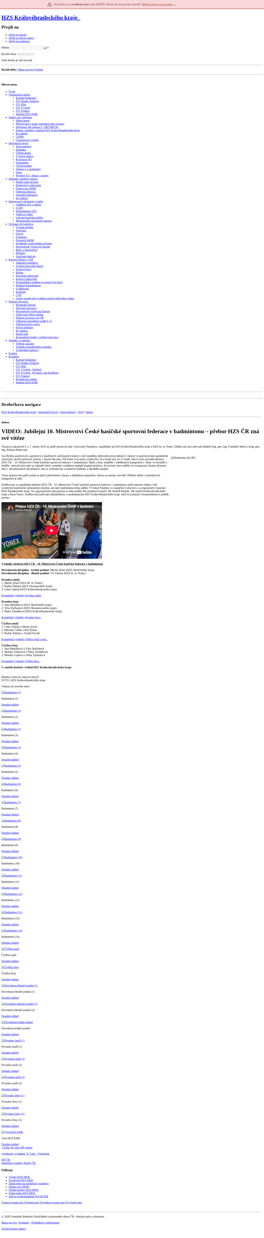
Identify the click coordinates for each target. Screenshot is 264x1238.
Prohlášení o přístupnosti (45, 1222)
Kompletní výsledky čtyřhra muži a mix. (24, 639)
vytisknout (7, 1153)
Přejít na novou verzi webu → (159, 4)
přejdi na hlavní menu (21, 38)
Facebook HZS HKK (21, 1180)
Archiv (13, 1228)
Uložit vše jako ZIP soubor (17, 1147)
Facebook (44, 1153)
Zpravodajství (68, 412)
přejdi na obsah (17, 34)
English (38, 69)
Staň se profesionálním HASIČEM (28, 1196)
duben (89, 412)
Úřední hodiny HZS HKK (24, 1189)
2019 (81, 412)
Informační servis (48, 412)
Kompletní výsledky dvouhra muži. (21, 595)
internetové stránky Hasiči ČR (18, 1163)
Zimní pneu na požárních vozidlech (29, 1183)
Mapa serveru (26, 69)
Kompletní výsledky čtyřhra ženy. (20, 661)
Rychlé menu (8, 53)
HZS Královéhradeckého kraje (39, 17)
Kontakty (24, 1222)
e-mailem (20, 1153)
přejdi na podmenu (19, 41)
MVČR (5, 1159)
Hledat (5, 47)
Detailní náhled (10, 704)
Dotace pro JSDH (19, 1186)
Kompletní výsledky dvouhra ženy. (21, 617)
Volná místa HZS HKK (22, 1193)
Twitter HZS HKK (19, 1177)
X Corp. (32, 1153)
